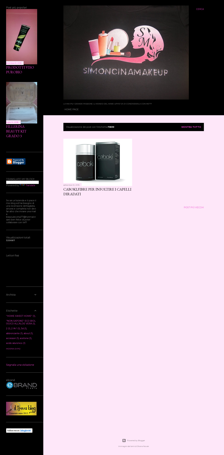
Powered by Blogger (136, 440)
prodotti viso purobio (20, 69)
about (28, 333)
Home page (71, 109)
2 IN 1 (15, 328)
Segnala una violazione (20, 364)
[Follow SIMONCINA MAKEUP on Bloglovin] (19, 432)
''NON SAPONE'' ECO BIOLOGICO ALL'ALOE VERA (21, 322)
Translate (30, 185)
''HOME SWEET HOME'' (20, 316)
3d (23, 328)
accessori (12, 338)
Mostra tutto (191, 127)
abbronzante (14, 333)
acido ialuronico (15, 343)
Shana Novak (143, 446)
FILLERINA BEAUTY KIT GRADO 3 (16, 131)
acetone (25, 338)
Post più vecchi (194, 207)
